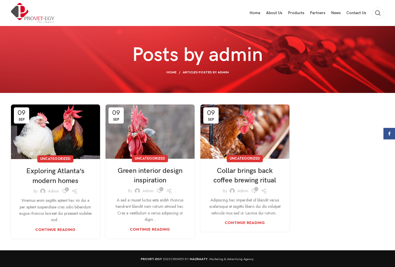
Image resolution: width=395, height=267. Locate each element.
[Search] (378, 13)
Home (171, 72)
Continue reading (55, 229)
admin (236, 55)
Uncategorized (55, 158)
